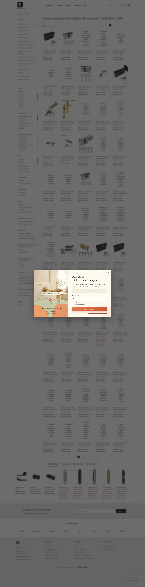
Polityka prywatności (102, 313)
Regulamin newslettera (93, 313)
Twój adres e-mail (77, 295)
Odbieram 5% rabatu (89, 309)
